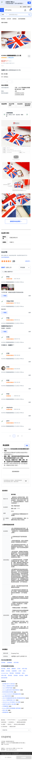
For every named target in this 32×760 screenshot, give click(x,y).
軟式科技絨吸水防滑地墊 (8, 692)
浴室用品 (14, 18)
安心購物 (3, 724)
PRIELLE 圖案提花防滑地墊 (9, 686)
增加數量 (2, 82)
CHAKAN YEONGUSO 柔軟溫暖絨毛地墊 (12, 694)
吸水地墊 (3, 668)
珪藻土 (24, 671)
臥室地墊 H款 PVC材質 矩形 (9, 683)
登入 (21, 6)
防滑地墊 (3, 662)
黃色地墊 (12, 673)
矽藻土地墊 (24, 668)
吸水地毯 (21, 675)
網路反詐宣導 (12, 726)
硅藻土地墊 (5, 710)
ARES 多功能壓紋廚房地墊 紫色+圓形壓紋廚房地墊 (14, 698)
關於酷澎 (3, 719)
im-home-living (4, 673)
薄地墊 (8, 668)
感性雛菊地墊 (5, 712)
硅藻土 (23, 673)
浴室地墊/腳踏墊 (21, 18)
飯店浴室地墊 (4, 677)
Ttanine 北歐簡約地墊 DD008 (9, 700)
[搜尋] (29, 14)
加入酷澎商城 (4, 726)
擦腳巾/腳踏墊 (4, 22)
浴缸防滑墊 (16, 662)
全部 (3, 14)
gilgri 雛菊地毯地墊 (7, 696)
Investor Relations (11, 719)
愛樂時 (26, 675)
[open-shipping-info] (15, 70)
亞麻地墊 (16, 675)
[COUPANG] (6, 737)
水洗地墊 (8, 671)
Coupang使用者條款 (22, 719)
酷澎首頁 (3, 18)
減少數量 (11, 82)
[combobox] (25, 267)
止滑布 (19, 671)
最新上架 (8, 267)
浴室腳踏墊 (9, 662)
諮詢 (27, 445)
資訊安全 (9, 724)
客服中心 (29, 6)
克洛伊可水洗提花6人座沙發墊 (9, 704)
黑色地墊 (10, 675)
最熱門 (3, 267)
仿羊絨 (18, 668)
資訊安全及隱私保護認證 (19, 724)
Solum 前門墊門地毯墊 (8, 688)
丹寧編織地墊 (5, 706)
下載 (29, 2)
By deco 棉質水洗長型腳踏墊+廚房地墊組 (12, 708)
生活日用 (9, 18)
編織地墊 (14, 668)
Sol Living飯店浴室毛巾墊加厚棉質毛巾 (11, 690)
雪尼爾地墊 (17, 673)
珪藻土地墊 (3, 675)
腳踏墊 (2, 671)
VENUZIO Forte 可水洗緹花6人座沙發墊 (11, 702)
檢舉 (26, 481)
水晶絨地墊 (14, 671)
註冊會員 (24, 6)
